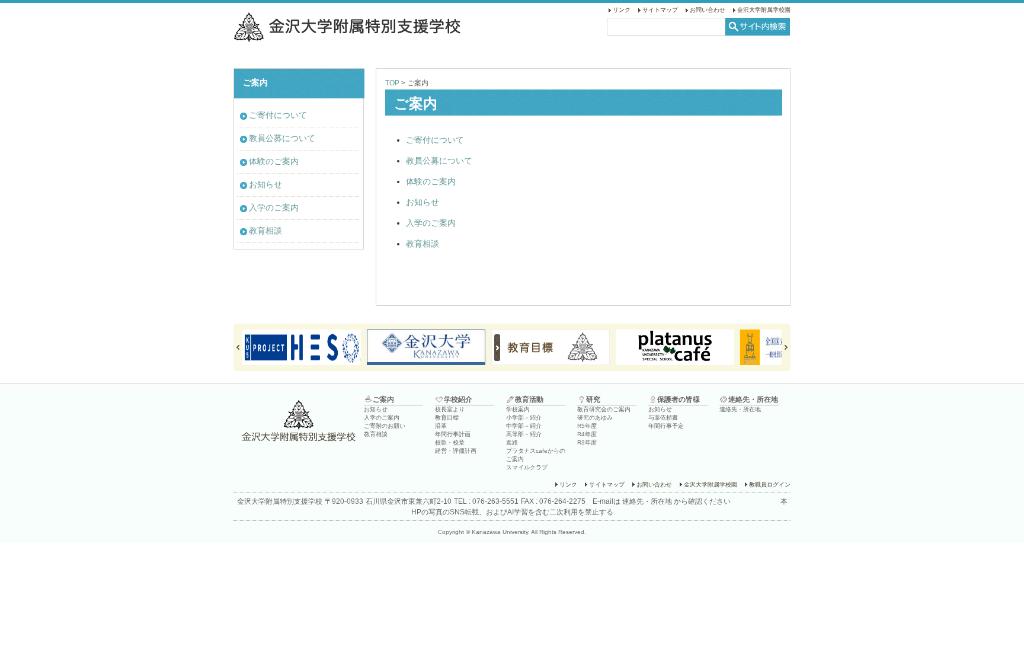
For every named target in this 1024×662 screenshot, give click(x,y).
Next (781, 347)
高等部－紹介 (524, 434)
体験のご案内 (431, 181)
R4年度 (587, 434)
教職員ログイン (770, 484)
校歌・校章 (450, 442)
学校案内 (518, 409)
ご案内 (383, 399)
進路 (512, 442)
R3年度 (587, 442)
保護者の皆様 (678, 399)
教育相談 (422, 243)
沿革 (441, 426)
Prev (242, 347)
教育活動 (529, 399)
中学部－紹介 (524, 426)
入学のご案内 (431, 223)
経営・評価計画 (455, 450)
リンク (622, 10)
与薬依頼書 (663, 417)
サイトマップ (660, 10)
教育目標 (447, 417)
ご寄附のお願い (384, 426)
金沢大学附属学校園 (764, 10)
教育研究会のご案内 (604, 409)
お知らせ (422, 202)
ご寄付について (435, 140)
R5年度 (587, 426)
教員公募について (439, 160)
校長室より (450, 409)
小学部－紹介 (524, 417)
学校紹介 (458, 399)
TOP (392, 83)
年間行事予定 (666, 426)
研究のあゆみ (595, 417)
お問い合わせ (707, 10)
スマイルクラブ (527, 467)
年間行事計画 (453, 434)
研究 (593, 399)
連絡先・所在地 (753, 399)
